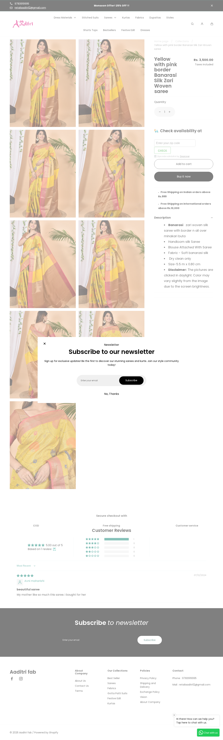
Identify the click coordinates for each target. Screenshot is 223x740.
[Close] (44, 344)
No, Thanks (111, 394)
